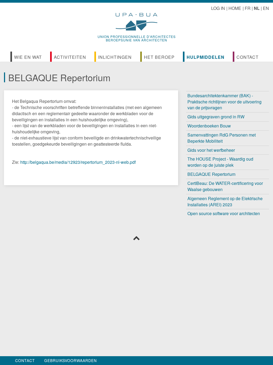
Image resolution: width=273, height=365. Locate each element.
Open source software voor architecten (223, 213)
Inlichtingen (115, 57)
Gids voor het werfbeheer (211, 150)
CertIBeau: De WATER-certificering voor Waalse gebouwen (225, 186)
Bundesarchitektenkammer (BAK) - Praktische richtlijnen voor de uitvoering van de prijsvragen (224, 101)
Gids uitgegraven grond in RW (215, 117)
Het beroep (159, 57)
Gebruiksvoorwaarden (70, 360)
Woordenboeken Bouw (209, 126)
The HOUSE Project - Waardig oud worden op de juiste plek (220, 162)
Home (234, 8)
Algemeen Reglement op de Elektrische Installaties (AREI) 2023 (225, 201)
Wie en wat (28, 57)
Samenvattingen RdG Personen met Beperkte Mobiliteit (221, 138)
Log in (218, 8)
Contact (247, 57)
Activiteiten (70, 57)
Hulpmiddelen (205, 57)
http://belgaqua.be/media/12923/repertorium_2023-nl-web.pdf (78, 162)
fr (248, 8)
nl (257, 8)
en (266, 8)
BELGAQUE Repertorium (211, 174)
